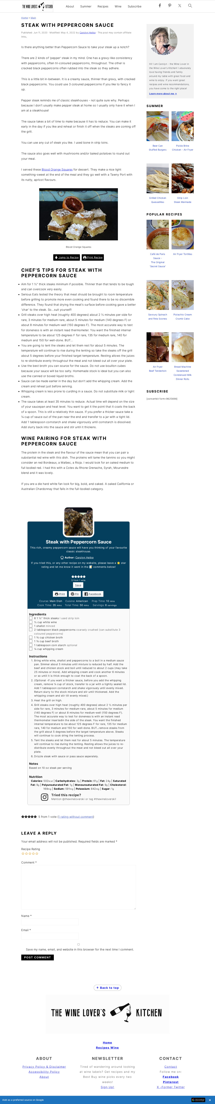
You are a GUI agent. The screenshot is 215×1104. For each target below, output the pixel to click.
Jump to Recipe (68, 257)
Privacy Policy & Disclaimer (44, 1066)
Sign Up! (107, 1087)
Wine (118, 6)
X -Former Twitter (171, 1087)
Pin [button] (76, 594)
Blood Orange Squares (57, 169)
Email (26, 930)
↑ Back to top (107, 987)
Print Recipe (94, 257)
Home (24, 17)
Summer (85, 6)
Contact (170, 1066)
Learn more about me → (163, 93)
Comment (29, 862)
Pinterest (171, 1082)
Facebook (94, 594)
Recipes (103, 6)
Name (26, 916)
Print (61, 594)
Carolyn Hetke (84, 557)
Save (78, 585)
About (70, 6)
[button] (72, 576)
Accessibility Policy (44, 1071)
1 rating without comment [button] (75, 816)
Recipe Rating (30, 849)
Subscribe (134, 6)
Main (33, 17)
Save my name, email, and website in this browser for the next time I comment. (80, 949)
